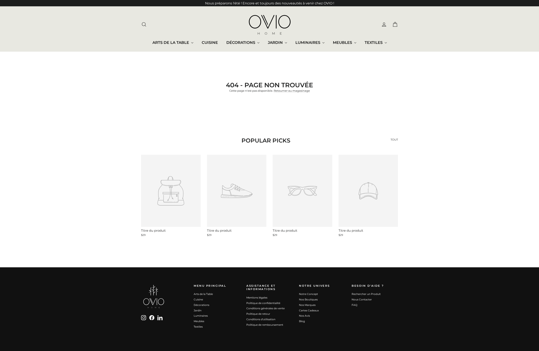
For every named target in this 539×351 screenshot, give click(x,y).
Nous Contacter (362, 299)
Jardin (276, 42)
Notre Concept (308, 294)
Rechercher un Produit (366, 294)
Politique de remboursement (264, 324)
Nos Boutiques (308, 299)
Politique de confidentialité (263, 303)
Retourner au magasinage (292, 90)
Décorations (241, 42)
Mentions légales (256, 297)
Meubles (343, 42)
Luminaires (308, 42)
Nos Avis (304, 315)
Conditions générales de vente (265, 308)
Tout (394, 139)
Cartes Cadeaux (309, 310)
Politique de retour (258, 313)
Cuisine (210, 42)
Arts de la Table (171, 42)
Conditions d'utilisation (260, 319)
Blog (302, 321)
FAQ (354, 305)
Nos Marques (307, 305)
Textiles (374, 42)
